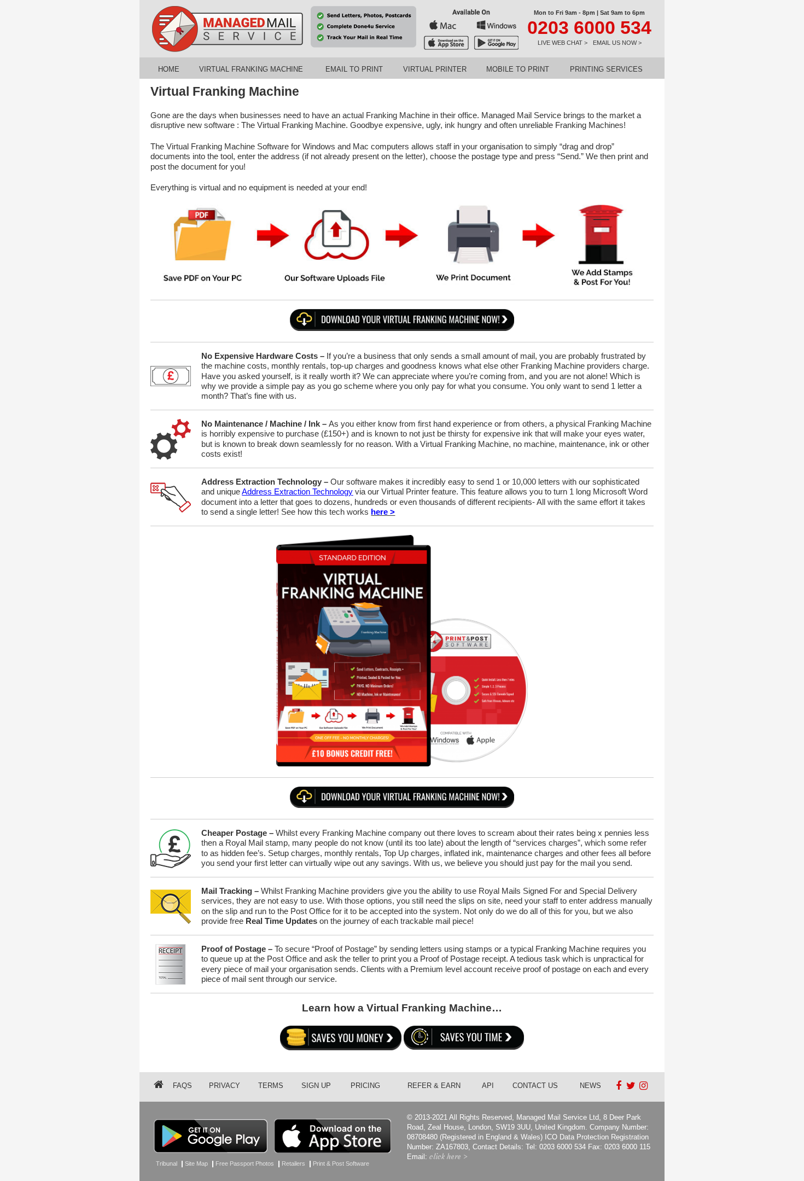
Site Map (196, 1163)
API (488, 1085)
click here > (448, 1156)
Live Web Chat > (562, 42)
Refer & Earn (434, 1085)
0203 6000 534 (589, 27)
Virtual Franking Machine (251, 69)
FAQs (182, 1085)
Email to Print (354, 69)
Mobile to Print (517, 69)
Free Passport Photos (244, 1163)
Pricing (365, 1085)
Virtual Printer (435, 69)
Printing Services (606, 69)
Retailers (293, 1163)
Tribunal (166, 1163)
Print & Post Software (341, 1163)
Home (168, 69)
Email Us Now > (617, 42)
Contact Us (535, 1085)
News (590, 1085)
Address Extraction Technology (297, 491)
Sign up (316, 1085)
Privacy (224, 1085)
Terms (270, 1085)
